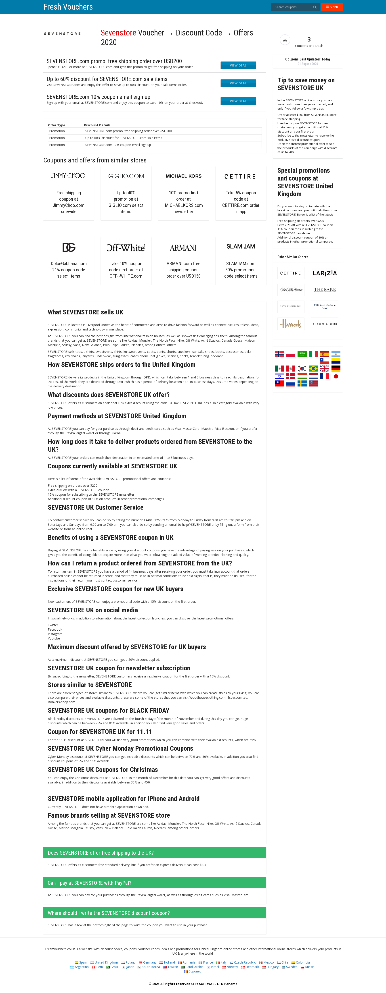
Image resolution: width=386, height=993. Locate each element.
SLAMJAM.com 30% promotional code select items (241, 270)
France (207, 962)
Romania (188, 962)
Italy (223, 962)
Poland (130, 962)
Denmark (252, 967)
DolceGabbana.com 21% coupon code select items (69, 270)
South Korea (150, 967)
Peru (99, 967)
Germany (149, 962)
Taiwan (172, 967)
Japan (129, 967)
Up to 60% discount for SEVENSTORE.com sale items (107, 79)
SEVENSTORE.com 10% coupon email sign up (98, 96)
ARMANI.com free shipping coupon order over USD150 (183, 270)
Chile (284, 962)
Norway (232, 967)
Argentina (81, 967)
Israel (214, 967)
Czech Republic (244, 962)
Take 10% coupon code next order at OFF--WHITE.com (126, 270)
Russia (309, 967)
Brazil (114, 967)
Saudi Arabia (194, 967)
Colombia (302, 962)
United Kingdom (106, 962)
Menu (333, 7)
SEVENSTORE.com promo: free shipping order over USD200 (114, 61)
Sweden (291, 967)
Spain (82, 962)
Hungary (272, 967)
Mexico (268, 962)
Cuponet (194, 971)
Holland (169, 962)
